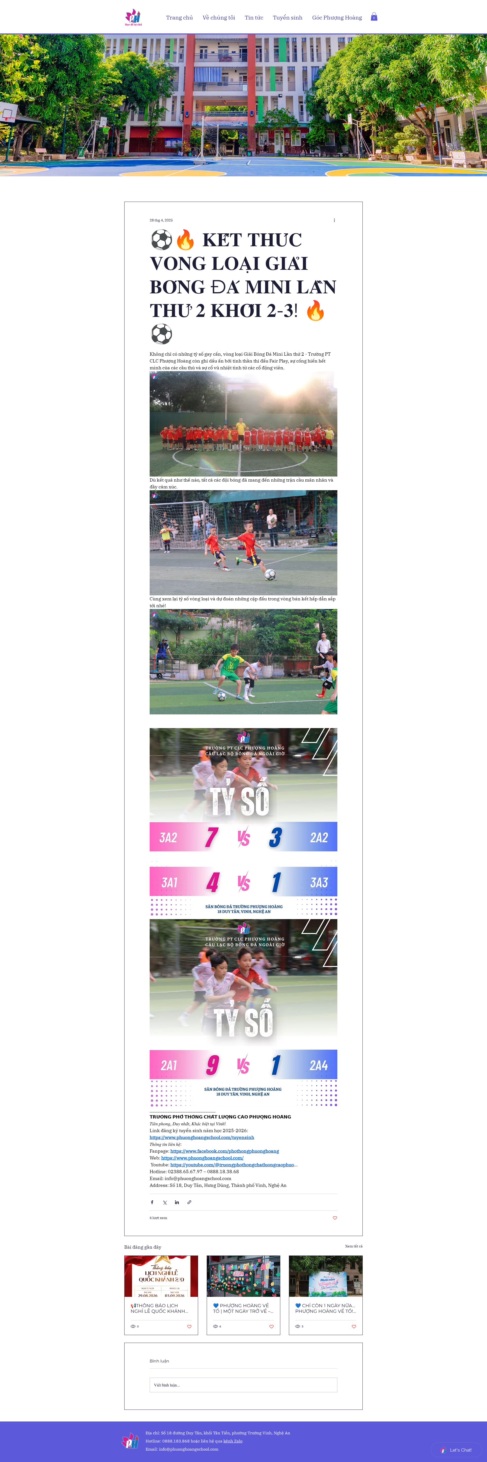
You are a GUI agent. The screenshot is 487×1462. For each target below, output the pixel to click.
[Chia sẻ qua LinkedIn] (177, 1202)
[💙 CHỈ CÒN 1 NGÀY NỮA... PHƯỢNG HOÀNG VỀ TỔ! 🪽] (325, 1276)
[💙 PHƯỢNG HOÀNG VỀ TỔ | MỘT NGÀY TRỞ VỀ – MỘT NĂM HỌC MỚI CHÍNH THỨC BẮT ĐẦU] (243, 1276)
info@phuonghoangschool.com (188, 1449)
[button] (220, 17)
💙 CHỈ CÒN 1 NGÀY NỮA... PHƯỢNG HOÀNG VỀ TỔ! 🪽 (325, 1308)
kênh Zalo (232, 1441)
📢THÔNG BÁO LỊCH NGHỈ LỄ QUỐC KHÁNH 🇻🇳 (158, 1308)
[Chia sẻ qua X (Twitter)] (164, 1202)
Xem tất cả (354, 1246)
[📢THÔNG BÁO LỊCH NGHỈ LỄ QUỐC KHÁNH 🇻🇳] (161, 1276)
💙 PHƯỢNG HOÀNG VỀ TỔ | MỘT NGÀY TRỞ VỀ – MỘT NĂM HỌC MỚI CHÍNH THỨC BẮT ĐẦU (241, 1308)
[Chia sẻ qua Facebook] (152, 1202)
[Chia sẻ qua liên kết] (189, 1202)
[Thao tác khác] (334, 220)
